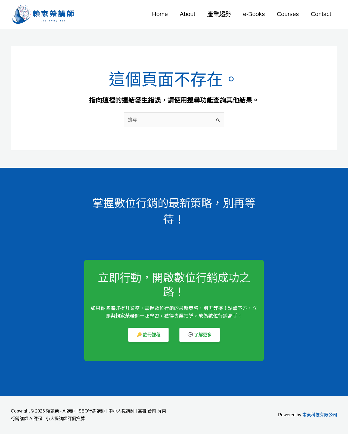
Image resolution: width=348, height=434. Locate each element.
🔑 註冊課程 (148, 334)
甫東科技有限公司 (319, 414)
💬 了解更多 (200, 334)
